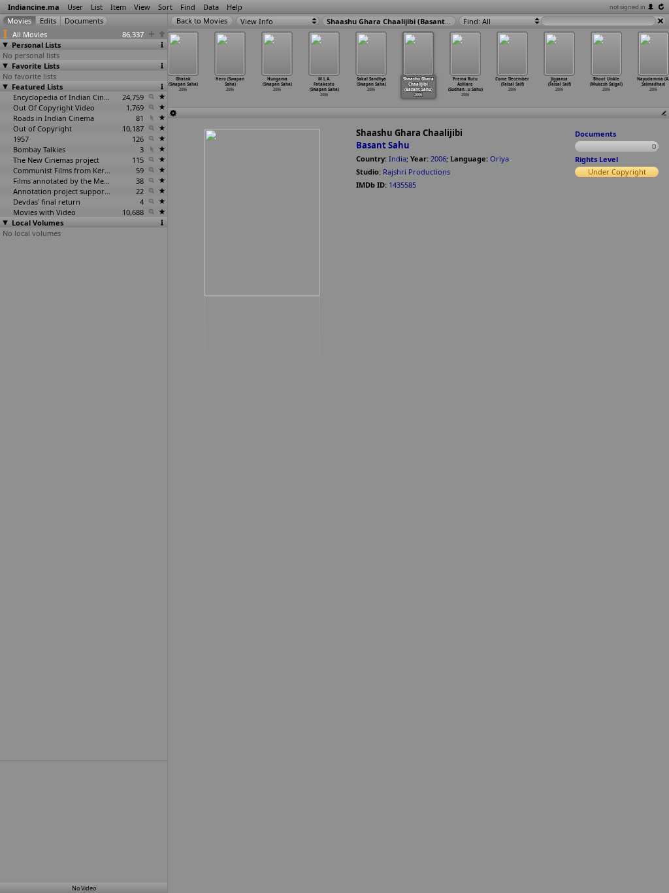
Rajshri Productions (416, 172)
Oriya (499, 158)
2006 (438, 158)
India (397, 158)
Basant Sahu (383, 145)
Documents (595, 134)
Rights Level (596, 159)
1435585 (402, 185)
